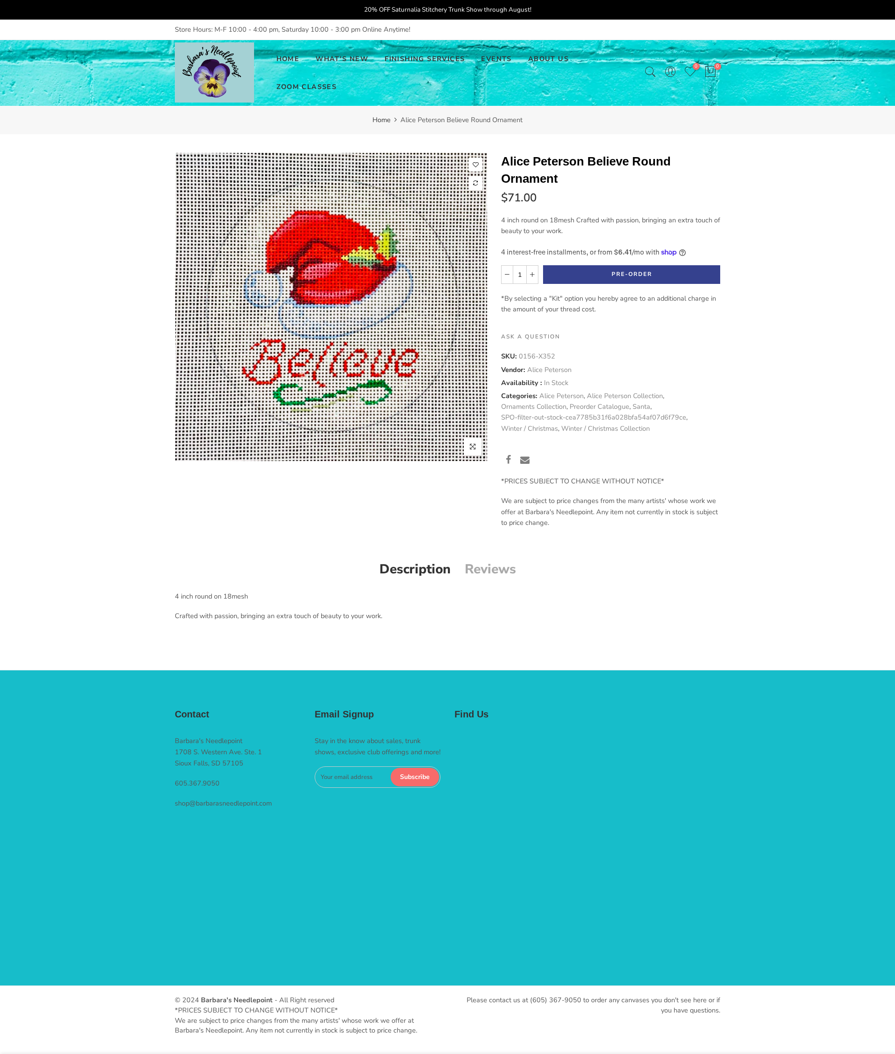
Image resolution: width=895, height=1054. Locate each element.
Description (415, 569)
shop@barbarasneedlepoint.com (223, 803)
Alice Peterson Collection (625, 395)
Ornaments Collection (533, 406)
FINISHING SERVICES (425, 58)
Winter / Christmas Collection (605, 428)
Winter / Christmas (529, 428)
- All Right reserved (303, 1000)
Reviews (490, 569)
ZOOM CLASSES (306, 86)
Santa (641, 406)
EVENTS (496, 58)
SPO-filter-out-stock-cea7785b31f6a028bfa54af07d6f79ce (593, 417)
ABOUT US (548, 58)
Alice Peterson (549, 369)
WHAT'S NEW (342, 58)
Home (381, 119)
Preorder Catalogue (599, 406)
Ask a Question (530, 336)
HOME (288, 58)
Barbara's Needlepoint (237, 1000)
